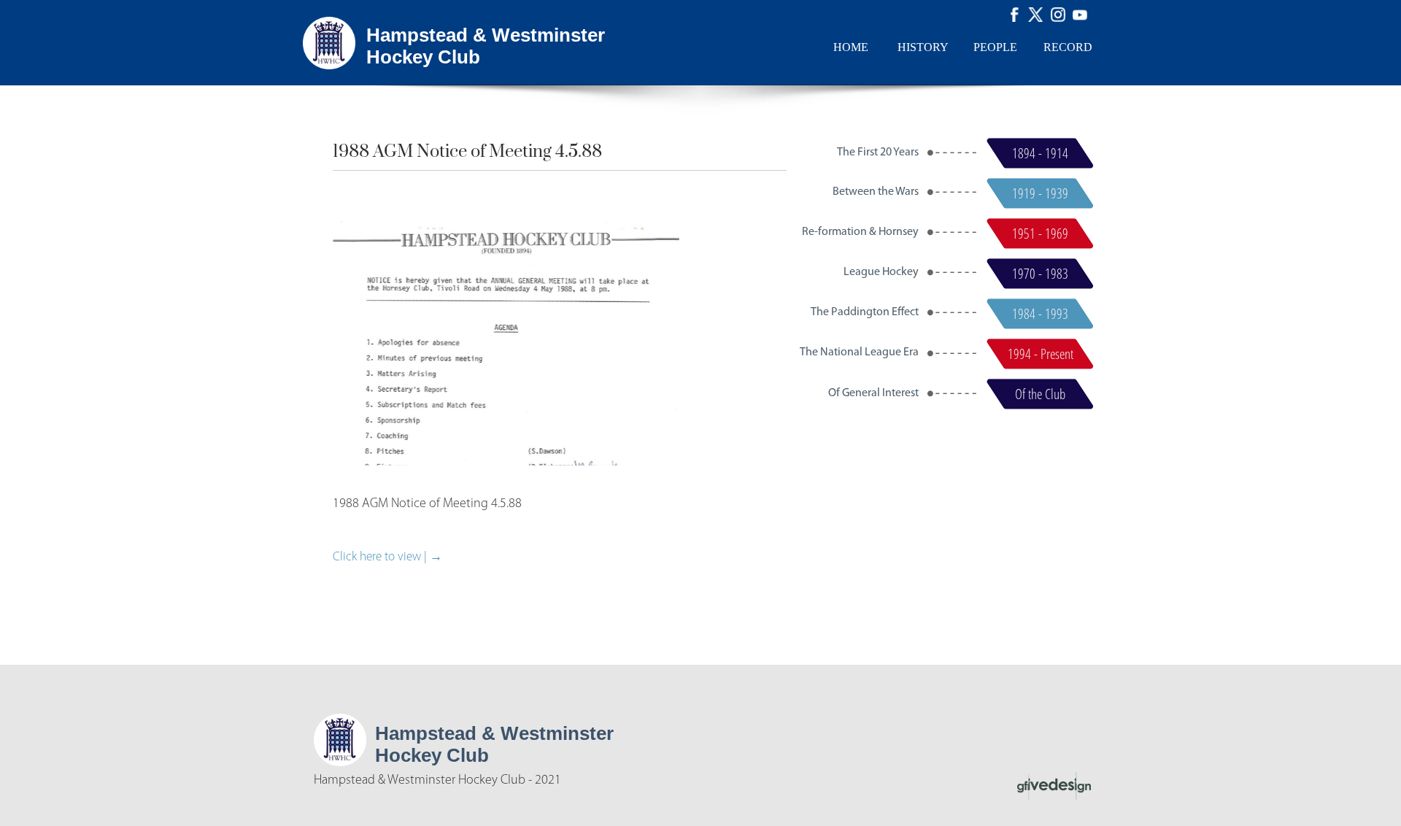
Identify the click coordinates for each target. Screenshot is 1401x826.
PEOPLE (995, 47)
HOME (850, 47)
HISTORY (923, 47)
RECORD (1067, 47)
